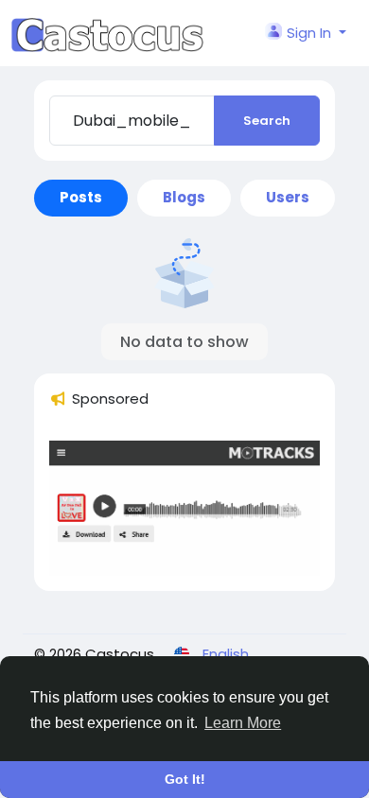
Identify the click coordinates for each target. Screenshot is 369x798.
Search (266, 121)
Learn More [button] (242, 723)
